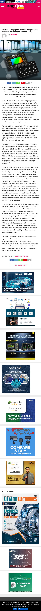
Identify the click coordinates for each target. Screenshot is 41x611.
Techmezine (14, 34)
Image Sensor (17, 256)
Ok (15, 608)
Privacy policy (23, 608)
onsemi (25, 256)
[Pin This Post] (25, 259)
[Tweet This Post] (16, 259)
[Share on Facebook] (12, 259)
